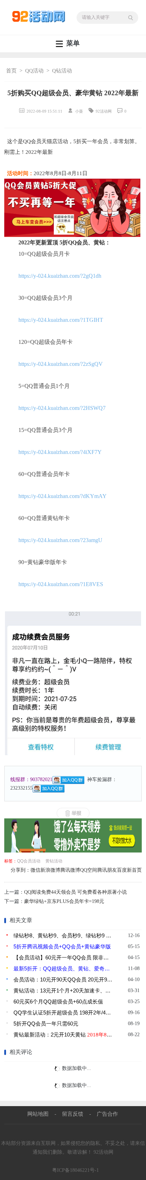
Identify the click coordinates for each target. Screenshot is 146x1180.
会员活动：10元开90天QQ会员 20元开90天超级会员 (63, 979)
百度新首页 (129, 870)
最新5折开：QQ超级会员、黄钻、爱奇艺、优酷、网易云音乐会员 (63, 968)
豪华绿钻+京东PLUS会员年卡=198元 (64, 901)
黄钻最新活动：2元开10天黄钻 (63, 1035)
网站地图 (38, 1114)
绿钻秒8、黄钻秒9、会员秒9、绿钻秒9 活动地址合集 (63, 935)
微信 (35, 870)
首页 (11, 71)
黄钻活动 (53, 861)
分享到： (20, 870)
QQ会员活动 (28, 861)
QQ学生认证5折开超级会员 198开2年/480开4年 (63, 1013)
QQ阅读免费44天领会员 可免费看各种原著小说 (75, 892)
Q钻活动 (62, 71)
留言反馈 (72, 1114)
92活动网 (103, 1152)
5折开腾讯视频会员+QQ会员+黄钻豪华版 (62, 946)
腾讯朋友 (107, 870)
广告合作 (107, 1114)
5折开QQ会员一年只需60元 (45, 1024)
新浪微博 (50, 870)
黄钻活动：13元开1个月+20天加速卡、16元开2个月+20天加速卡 (63, 990)
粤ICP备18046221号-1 (75, 1170)
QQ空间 (88, 870)
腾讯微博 (70, 870)
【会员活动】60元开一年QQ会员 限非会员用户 (63, 957)
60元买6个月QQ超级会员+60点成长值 (58, 1001)
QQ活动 (34, 71)
